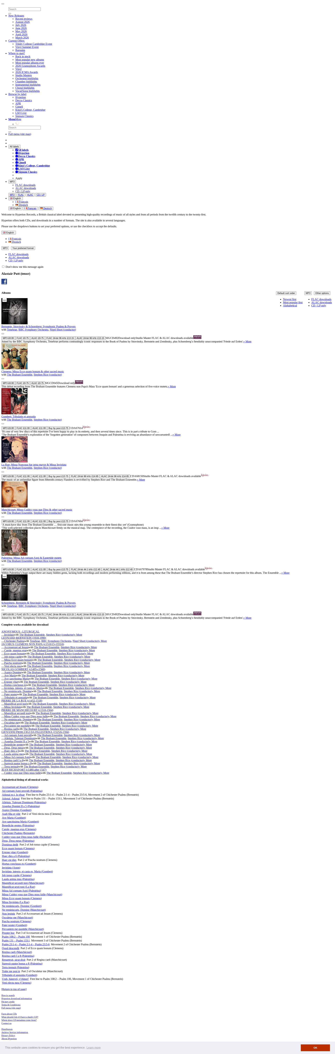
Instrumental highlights (27, 84)
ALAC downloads (25, 188)
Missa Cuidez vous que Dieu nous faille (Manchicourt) (32, 894)
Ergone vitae (11, 681)
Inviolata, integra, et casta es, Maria (23, 688)
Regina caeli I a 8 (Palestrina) (18, 955)
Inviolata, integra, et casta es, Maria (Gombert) (27, 871)
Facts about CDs (9, 1013)
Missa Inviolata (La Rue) (15, 902)
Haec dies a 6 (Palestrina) (16, 856)
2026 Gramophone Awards (30, 65)
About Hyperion (9, 1038)
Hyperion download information (16, 998)
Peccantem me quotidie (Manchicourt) (23, 929)
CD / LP (41, 194)
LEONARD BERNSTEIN (23, 637)
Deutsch (23, 204)
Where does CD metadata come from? (19, 1020)
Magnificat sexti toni (15, 703)
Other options (322, 293)
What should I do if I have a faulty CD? (19, 1017)
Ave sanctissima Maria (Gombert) (20, 821)
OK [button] (315, 1047)
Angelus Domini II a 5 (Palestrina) (21, 806)
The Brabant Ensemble (19, 374)
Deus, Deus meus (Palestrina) (18, 840)
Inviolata (9, 634)
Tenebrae (12, 329)
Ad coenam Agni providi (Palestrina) (22, 790)
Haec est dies (9, 859)
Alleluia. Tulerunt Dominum (19, 738)
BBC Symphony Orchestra (33, 329)
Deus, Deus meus (14, 747)
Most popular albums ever (29, 62)
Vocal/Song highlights (27, 90)
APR (18, 103)
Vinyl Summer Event (27, 47)
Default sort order (286, 293)
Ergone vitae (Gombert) (15, 852)
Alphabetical (290, 305)
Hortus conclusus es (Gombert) (19, 863)
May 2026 (21, 31)
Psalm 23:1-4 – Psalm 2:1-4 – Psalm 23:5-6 (26, 944)
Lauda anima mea (14, 754)
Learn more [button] (94, 1047)
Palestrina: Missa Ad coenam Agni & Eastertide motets (31, 557)
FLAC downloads (25, 185)
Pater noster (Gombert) (14, 925)
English (17, 208)
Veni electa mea (12, 666)
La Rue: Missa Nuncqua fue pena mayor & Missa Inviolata (33, 464)
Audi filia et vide (11, 813)
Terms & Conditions (10, 1004)
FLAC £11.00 (23, 428)
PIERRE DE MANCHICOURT (27, 710)
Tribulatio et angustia (15, 697)
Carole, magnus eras (15, 650)
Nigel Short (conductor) (63, 329)
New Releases (16, 15)
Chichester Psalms (14, 641)
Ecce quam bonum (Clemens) (18, 848)
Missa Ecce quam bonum (18, 659)
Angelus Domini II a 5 (16, 741)
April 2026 (21, 34)
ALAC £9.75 (37, 338)
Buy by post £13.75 (58, 428)
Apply (18, 178)
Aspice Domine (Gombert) (16, 810)
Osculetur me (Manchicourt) (17, 917)
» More (247, 341)
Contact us (6, 1023)
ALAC (30, 194)
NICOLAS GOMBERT (23, 669)
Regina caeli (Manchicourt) (17, 952)
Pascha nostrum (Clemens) (16, 921)
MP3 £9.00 (8, 428)
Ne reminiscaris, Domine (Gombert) (22, 906)
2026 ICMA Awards (26, 72)
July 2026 (20, 25)
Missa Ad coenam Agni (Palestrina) (21, 890)
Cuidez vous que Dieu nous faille (22, 772)
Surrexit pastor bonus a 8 (18, 763)
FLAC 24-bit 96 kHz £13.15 (60, 338)
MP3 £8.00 (8, 338)
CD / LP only (22, 191)
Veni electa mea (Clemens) (16, 982)
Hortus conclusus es (15, 684)
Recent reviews (23, 18)
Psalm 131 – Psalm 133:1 (16, 940)
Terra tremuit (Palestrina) (15, 967)
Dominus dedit (10, 844)
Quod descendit (10, 948)
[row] (167, 320)
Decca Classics (23, 100)
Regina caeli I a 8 (13, 760)
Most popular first (293, 302)
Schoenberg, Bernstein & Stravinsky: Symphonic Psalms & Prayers (38, 602)
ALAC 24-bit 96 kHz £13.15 (90, 338)
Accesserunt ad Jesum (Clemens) (20, 787)
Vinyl (18, 69)
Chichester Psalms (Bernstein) (18, 833)
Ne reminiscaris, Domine (18, 691)
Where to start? (16, 53)
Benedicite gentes (14, 744)
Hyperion (20, 97)
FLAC (21, 194)
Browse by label (17, 94)
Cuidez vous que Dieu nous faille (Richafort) (26, 836)
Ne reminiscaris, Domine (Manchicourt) (24, 909)
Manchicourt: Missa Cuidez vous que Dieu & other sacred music (36, 509)
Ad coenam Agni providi (18, 735)
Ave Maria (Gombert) (14, 817)
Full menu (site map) (19, 134)
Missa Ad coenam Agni (17, 757)
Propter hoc (8, 932)
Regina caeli (11, 728)
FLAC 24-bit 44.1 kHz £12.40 (85, 569)
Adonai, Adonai (11, 798)
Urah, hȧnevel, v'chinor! (15, 978)
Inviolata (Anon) (11, 867)
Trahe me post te (11, 971)
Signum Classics (24, 116)
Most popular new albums (29, 59)
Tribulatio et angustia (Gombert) (19, 975)
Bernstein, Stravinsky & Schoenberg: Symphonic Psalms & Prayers (38, 326)
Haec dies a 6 (11, 750)
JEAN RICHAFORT (23, 769)
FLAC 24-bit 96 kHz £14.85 (84, 476)
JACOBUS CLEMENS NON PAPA (32, 644)
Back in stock (22, 56)
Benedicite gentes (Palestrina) (18, 825)
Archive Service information (14, 1032)
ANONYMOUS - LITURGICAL (20, 631)
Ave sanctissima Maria (16, 678)
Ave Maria (10, 675)
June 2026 (21, 28)
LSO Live (21, 112)
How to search (8, 995)
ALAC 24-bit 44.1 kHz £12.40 (118, 569)
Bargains (20, 50)
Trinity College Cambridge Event (33, 43)
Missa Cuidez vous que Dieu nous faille (26, 716)
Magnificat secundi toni (17, 713)
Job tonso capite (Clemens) (17, 875)
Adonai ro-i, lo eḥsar (13, 794)
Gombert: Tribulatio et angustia (18, 416)
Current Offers (16, 40)
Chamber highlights (26, 81)
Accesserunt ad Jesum (16, 647)
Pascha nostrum (12, 662)
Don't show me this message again (24, 266)
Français (23, 201)
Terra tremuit (11, 766)
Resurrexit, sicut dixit (13, 959)
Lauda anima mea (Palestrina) (18, 879)
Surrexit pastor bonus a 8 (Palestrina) (22, 963)
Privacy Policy (8, 1035)
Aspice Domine (12, 672)
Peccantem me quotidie (17, 725)
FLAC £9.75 (23, 338)
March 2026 (22, 37)
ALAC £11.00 (39, 428)
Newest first (289, 299)
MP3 (12, 181)
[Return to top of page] (14, 989)
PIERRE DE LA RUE (21, 700)
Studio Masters (23, 75)
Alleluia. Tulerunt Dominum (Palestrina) (24, 802)
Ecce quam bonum (14, 653)
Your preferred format (23, 248)
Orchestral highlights (26, 78)
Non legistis (8, 913)
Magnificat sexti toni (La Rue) (18, 886)
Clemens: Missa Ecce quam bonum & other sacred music (32, 371)
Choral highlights (24, 87)
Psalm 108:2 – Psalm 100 (16, 936)
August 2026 (22, 21)
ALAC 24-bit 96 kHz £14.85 (115, 476)
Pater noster (10, 694)
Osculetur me (11, 722)
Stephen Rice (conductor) (48, 374)
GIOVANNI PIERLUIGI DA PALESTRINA (35, 732)
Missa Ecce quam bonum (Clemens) (22, 898)
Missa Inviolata (12, 706)
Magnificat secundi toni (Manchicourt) (23, 882)
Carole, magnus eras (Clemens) (19, 829)
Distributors (7, 1029)
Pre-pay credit (7, 1001)
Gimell (19, 106)
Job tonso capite (13, 656)
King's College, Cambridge (30, 109)
